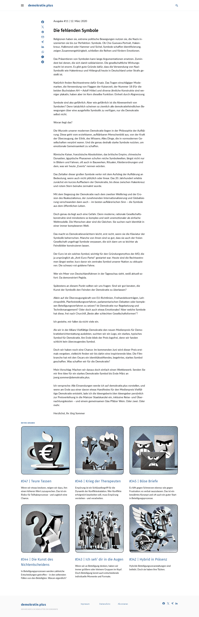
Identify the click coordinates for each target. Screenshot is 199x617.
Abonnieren (123, 604)
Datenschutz (104, 604)
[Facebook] (163, 603)
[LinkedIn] (176, 603)
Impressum (85, 604)
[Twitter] (168, 603)
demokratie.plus (40, 5)
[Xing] (172, 603)
